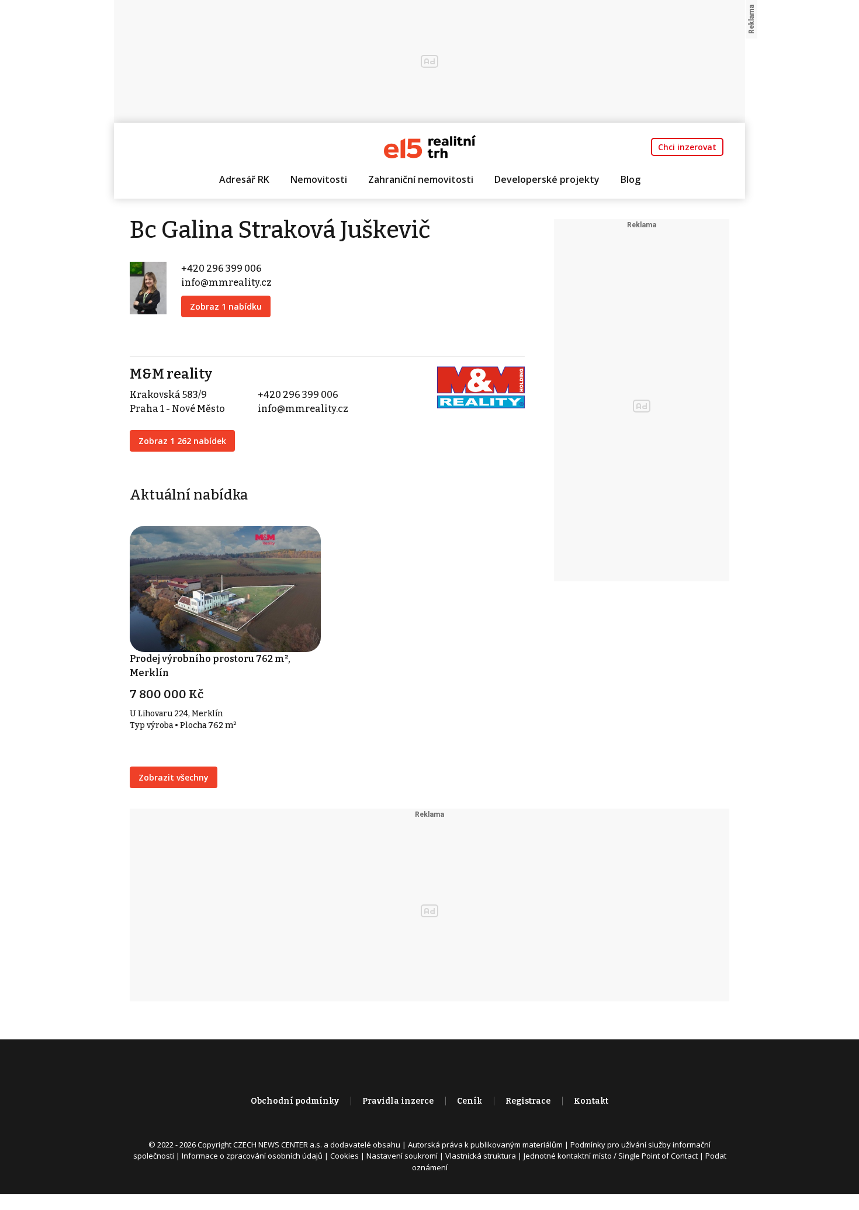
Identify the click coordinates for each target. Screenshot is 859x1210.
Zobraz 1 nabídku (226, 306)
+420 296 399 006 (221, 268)
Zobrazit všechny (173, 777)
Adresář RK (244, 179)
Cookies (344, 1155)
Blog (630, 179)
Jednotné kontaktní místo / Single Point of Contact (611, 1155)
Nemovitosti (318, 179)
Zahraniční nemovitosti (420, 179)
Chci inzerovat (687, 146)
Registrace (527, 1101)
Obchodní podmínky (295, 1101)
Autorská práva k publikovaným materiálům (485, 1144)
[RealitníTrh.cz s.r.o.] (430, 145)
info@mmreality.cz (226, 282)
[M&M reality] (481, 386)
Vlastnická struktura (480, 1155)
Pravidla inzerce (398, 1101)
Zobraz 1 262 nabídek (182, 440)
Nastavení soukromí (402, 1155)
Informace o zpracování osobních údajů (252, 1155)
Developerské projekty (547, 179)
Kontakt (591, 1101)
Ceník (469, 1101)
